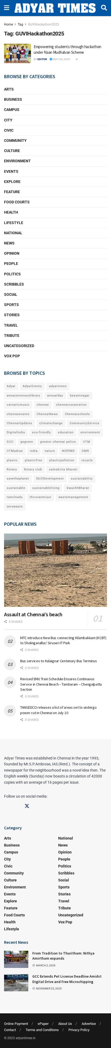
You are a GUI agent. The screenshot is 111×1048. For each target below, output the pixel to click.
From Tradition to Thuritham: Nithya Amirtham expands (63, 956)
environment (90, 432)
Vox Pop (12, 356)
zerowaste (15, 506)
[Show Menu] (6, 8)
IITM (86, 442)
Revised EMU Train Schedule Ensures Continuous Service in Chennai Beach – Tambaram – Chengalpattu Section (61, 684)
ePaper (43, 1024)
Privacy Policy (78, 1030)
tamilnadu (15, 497)
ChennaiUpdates (19, 423)
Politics (12, 274)
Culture (12, 151)
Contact (10, 1030)
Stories (12, 315)
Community (15, 140)
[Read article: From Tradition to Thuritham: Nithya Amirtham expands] (16, 959)
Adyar (11, 386)
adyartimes (58, 386)
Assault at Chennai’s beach (33, 614)
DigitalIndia (16, 432)
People (11, 263)
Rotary (12, 469)
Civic (8, 130)
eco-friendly (41, 432)
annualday (55, 395)
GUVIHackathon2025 (43, 24)
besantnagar (80, 395)
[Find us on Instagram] (16, 806)
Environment (17, 161)
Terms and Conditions (42, 1030)
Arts (9, 89)
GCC (10, 442)
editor (42, 59)
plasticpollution (61, 460)
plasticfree (33, 460)
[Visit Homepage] (55, 8)
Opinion (11, 253)
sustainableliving (46, 488)
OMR (85, 451)
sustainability (82, 478)
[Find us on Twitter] (27, 806)
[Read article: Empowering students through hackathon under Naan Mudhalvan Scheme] (17, 53)
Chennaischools (77, 414)
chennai (43, 404)
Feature (12, 192)
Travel (11, 325)
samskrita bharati (63, 469)
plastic (12, 460)
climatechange (51, 423)
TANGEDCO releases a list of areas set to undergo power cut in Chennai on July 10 (58, 710)
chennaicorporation (71, 404)
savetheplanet (18, 478)
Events (11, 171)
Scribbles (14, 284)
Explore (12, 181)
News (9, 243)
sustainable (16, 488)
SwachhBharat (78, 488)
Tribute (11, 335)
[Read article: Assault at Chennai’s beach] (55, 570)
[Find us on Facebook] (6, 806)
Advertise (89, 1024)
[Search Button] (104, 8)
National (13, 233)
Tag (20, 24)
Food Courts (17, 202)
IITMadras (15, 451)
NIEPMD (68, 451)
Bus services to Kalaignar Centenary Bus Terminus (58, 660)
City (8, 120)
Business (13, 99)
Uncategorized (19, 346)
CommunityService (84, 423)
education (66, 432)
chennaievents (18, 414)
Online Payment (16, 1024)
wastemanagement (73, 497)
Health (11, 212)
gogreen (26, 442)
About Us (65, 1024)
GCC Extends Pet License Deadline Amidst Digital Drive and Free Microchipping (67, 979)
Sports (11, 304)
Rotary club (33, 469)
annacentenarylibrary (23, 395)
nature (50, 451)
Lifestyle (13, 223)
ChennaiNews (47, 414)
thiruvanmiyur (40, 497)
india (34, 451)
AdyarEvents (32, 386)
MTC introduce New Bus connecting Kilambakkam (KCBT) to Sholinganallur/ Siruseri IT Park (63, 640)
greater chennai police (58, 442)
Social (10, 294)
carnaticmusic (18, 404)
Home (8, 24)
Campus (11, 109)
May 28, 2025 (61, 59)
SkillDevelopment (50, 478)
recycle (87, 460)
